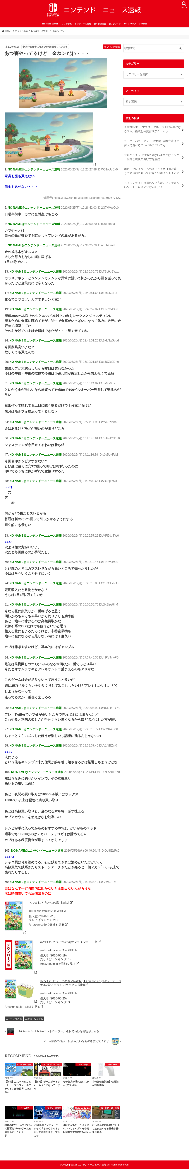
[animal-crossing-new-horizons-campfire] (51, 164)
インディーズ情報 (83, 24)
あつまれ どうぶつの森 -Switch (49, 902)
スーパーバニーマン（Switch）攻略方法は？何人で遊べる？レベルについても (151, 143)
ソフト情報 (66, 24)
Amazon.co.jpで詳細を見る (46, 924)
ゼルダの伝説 (100, 24)
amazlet (46, 910)
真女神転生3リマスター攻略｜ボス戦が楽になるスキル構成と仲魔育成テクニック (152, 129)
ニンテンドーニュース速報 (92, 1164)
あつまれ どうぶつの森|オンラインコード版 (69, 942)
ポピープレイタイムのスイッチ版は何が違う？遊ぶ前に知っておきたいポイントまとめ (151, 171)
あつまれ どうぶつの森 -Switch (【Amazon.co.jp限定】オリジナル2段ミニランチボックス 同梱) (80, 982)
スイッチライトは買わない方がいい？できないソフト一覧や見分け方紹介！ (151, 184)
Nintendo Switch (50, 24)
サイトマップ (130, 24)
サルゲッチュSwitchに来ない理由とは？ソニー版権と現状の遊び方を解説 (151, 157)
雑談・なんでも (35, 1019)
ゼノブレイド (115, 24)
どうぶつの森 (15, 1019)
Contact (143, 24)
